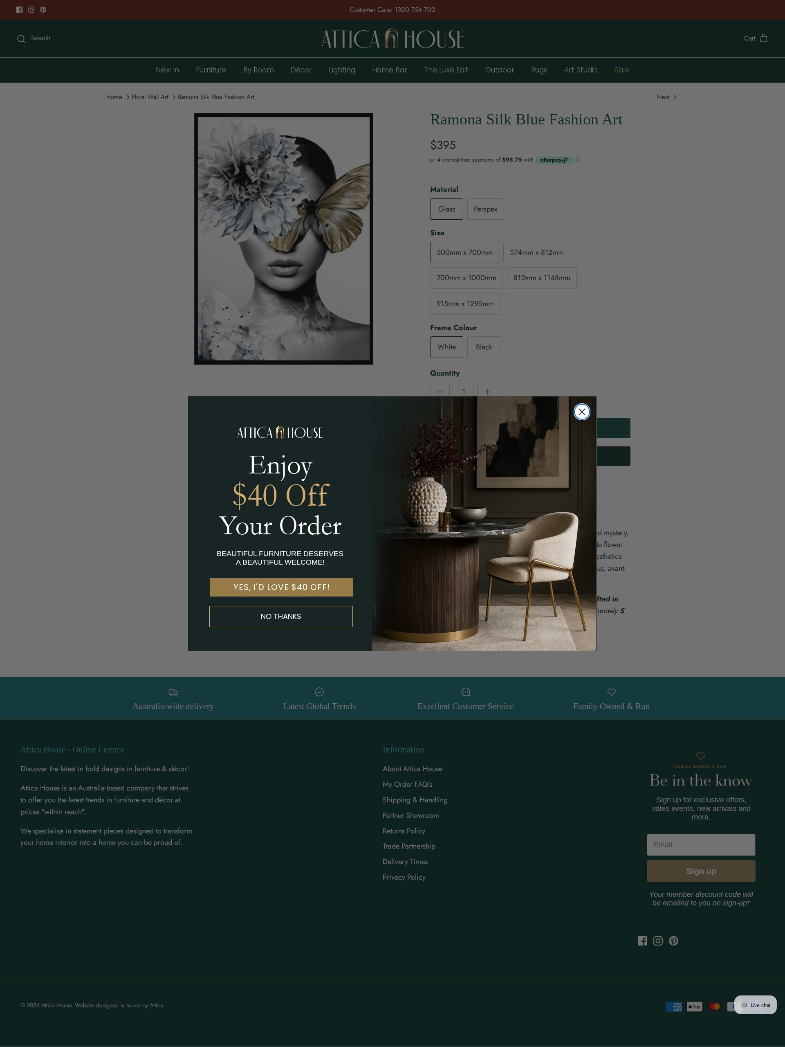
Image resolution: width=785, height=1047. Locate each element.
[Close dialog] (582, 411)
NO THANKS (281, 616)
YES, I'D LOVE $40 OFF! (281, 587)
